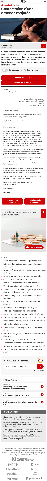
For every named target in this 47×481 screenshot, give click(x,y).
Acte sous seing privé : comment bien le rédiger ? (24, 314)
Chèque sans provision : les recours (18, 279)
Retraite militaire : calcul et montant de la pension (24, 317)
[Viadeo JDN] (35, 473)
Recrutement (8, 450)
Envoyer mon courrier (24, 77)
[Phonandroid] (35, 478)
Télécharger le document (23, 82)
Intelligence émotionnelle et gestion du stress (20, 402)
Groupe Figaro (15, 455)
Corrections (29, 453)
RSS (22, 453)
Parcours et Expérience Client (16, 394)
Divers (4, 257)
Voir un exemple (38, 370)
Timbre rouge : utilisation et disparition (19, 339)
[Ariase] (12, 478)
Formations (10, 380)
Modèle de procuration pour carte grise (20, 307)
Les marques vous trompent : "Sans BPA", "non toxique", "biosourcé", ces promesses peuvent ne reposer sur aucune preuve (21, 437)
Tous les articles (15, 453)
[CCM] (35, 464)
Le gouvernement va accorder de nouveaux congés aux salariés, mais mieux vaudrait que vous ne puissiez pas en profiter (23, 424)
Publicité (35, 448)
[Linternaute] (12, 469)
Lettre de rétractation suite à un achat (19, 311)
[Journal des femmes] (12, 464)
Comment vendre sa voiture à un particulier (21, 283)
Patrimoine (9, 5)
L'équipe (19, 448)
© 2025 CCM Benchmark (29, 455)
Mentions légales (39, 453)
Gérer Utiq (5, 453)
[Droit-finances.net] (35, 469)
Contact (42, 448)
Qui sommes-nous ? (9, 448)
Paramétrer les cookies (36, 450)
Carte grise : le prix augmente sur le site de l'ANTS (24, 321)
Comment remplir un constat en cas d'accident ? (24, 346)
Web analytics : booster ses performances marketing (15, 387)
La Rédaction (6, 45)
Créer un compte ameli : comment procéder (22, 276)
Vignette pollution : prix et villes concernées (21, 286)
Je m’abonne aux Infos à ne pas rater (23, 70)
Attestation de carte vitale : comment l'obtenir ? (23, 343)
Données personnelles (20, 450)
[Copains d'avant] (12, 473)
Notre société (27, 448)
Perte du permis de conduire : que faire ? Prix (22, 261)
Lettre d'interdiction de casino (15, 324)
